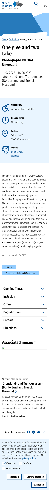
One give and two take (31, 39)
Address (14, 131)
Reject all (14, 476)
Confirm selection (35, 476)
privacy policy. (29, 458)
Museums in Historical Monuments (20, 273)
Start (4, 39)
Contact (14, 147)
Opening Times (17, 118)
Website (15, 155)
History (9, 267)
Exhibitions (14, 39)
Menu (45, 6)
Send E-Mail (17, 151)
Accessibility (16, 105)
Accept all (39, 484)
